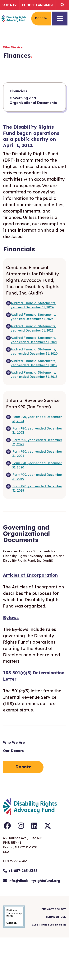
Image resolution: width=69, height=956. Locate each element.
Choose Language (38, 5)
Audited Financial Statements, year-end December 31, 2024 (33, 305)
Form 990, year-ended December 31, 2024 (37, 419)
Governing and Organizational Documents (33, 100)
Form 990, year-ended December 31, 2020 (37, 465)
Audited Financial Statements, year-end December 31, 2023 (33, 317)
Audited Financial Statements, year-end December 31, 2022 (33, 328)
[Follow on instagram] (20, 825)
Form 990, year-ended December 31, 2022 (37, 442)
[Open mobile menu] (59, 18)
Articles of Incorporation (30, 575)
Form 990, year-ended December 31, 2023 (37, 430)
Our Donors (13, 750)
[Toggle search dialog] (61, 5)
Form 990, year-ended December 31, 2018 (37, 488)
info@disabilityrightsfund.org (34, 880)
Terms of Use (55, 917)
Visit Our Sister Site (48, 924)
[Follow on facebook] (7, 825)
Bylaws (11, 617)
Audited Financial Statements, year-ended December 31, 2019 (34, 363)
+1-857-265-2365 (23, 870)
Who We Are (14, 742)
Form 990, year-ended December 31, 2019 (37, 477)
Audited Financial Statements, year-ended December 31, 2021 (34, 340)
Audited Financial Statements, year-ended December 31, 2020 (34, 351)
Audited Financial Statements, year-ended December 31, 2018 (34, 374)
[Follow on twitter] (47, 825)
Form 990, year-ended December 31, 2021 (37, 454)
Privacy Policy (53, 909)
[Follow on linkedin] (34, 825)
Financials (18, 91)
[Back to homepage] (14, 18)
